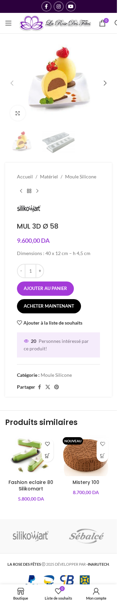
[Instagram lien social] (59, 6)
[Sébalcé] (87, 536)
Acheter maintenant (49, 306)
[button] (12, 83)
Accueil (25, 176)
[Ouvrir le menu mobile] (8, 23)
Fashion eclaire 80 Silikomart (30, 485)
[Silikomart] (31, 536)
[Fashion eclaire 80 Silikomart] (31, 455)
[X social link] (47, 387)
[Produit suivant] (37, 191)
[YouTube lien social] (71, 6)
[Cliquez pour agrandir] (17, 113)
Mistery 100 (86, 482)
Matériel (49, 176)
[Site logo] (55, 22)
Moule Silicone (80, 176)
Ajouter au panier (45, 288)
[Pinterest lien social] (56, 387)
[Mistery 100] (86, 455)
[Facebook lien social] (46, 6)
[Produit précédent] (21, 191)
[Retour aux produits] (29, 191)
